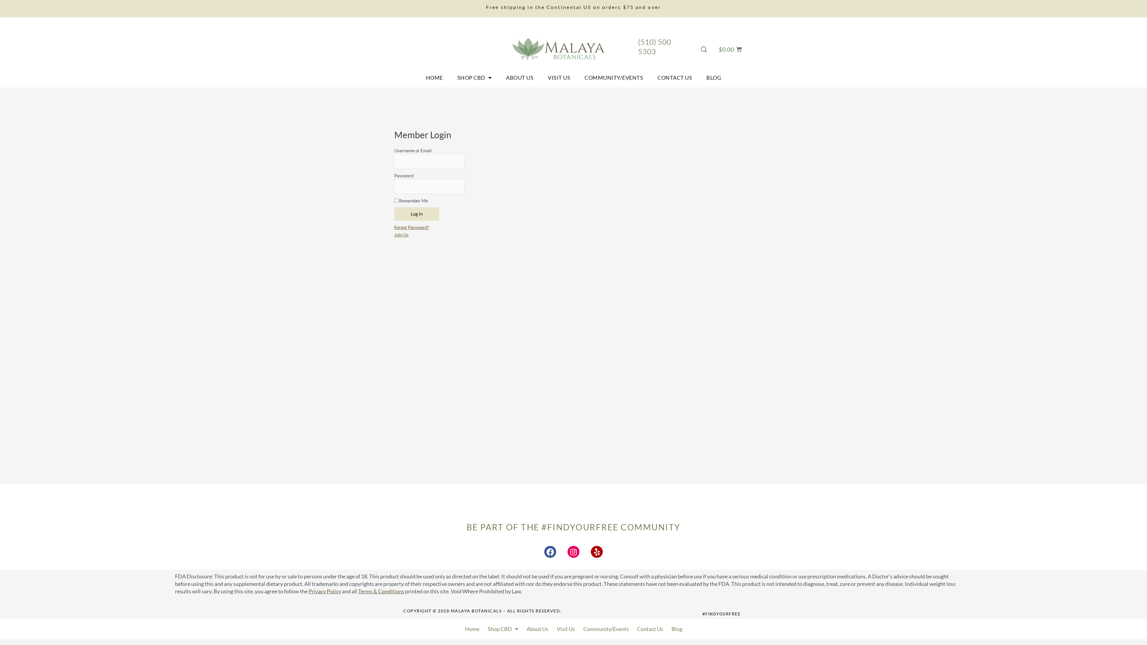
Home (434, 77)
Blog (713, 77)
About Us (519, 77)
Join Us (401, 234)
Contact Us (674, 77)
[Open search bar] (704, 49)
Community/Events (614, 77)
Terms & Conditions (381, 591)
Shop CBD (471, 77)
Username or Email (413, 150)
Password (403, 175)
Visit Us (559, 77)
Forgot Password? (411, 227)
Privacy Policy (325, 591)
